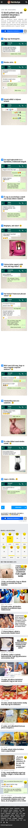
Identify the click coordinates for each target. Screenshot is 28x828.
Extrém (22, 808)
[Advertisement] (14, 141)
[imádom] (25, 566)
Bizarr (6, 808)
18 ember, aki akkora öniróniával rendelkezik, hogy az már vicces (11, 680)
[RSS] (7, 822)
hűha (18, 557)
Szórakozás (10, 579)
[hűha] (25, 734)
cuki (3, 544)
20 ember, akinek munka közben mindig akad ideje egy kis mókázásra (14, 703)
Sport (22, 816)
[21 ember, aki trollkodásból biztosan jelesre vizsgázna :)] (14, 716)
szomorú (4, 557)
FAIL (2, 747)
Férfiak (10, 810)
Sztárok (9, 818)
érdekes (17, 544)
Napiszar (23, 815)
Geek (23, 810)
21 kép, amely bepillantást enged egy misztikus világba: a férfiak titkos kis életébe (13, 774)
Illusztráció (16, 811)
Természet (20, 818)
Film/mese (15, 810)
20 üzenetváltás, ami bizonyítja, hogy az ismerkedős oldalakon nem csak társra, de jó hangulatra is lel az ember (13, 799)
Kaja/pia (3, 813)
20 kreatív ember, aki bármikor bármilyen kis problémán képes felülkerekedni (11, 608)
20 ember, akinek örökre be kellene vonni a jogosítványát (12, 750)
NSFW (14, 816)
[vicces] (25, 9)
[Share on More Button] (25, 31)
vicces (10, 544)
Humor (2, 795)
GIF (1, 811)
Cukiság (11, 808)
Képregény (8, 813)
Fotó (20, 810)
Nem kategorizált (5, 816)
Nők (6, 10)
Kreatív (2, 604)
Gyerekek (5, 811)
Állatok (2, 579)
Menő (2, 815)
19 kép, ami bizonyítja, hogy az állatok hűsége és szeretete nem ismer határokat (13, 583)
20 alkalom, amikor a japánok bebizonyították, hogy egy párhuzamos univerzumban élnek (13, 656)
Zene (24, 820)
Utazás (2, 820)
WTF (6, 747)
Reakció (18, 816)
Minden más (7, 815)
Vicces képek (12, 10)
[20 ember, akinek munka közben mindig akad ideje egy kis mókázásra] (14, 692)
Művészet (17, 815)
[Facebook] (1, 822)
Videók (17, 820)
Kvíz (17, 813)
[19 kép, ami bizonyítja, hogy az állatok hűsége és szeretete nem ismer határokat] (14, 571)
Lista (2, 10)
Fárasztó (6, 810)
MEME (24, 813)
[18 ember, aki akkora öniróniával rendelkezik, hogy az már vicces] (14, 669)
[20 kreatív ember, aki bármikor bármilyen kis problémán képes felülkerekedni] (14, 596)
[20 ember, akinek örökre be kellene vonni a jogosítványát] (14, 739)
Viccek (6, 820)
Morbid (12, 815)
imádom (11, 557)
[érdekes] (25, 591)
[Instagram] (4, 822)
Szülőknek (14, 818)
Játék (21, 811)
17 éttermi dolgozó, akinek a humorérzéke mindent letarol (10, 632)
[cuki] (22, 566)
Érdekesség (3, 652)
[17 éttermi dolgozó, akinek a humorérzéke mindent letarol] (14, 621)
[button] (2, 2)
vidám (24, 544)
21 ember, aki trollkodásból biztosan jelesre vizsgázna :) (13, 727)
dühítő (24, 557)
